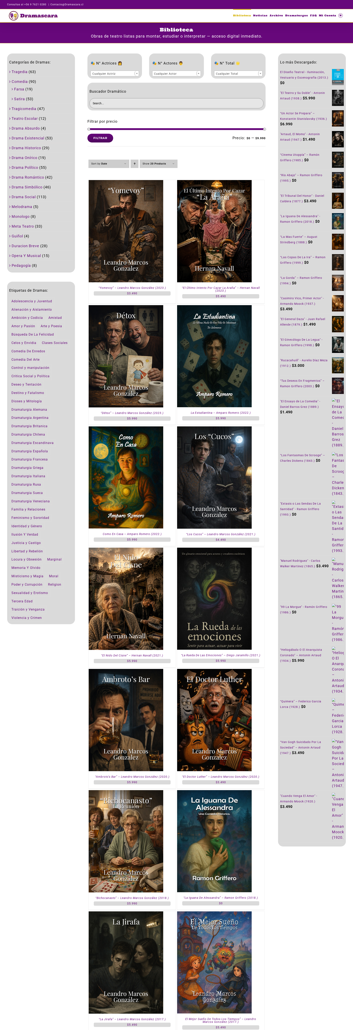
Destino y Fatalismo (27, 393)
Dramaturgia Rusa (26, 484)
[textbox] (115, 74)
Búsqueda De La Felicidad (32, 334)
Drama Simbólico (27, 187)
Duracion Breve (25, 246)
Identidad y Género (26, 526)
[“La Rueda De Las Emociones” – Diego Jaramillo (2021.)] (214, 550)
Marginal (54, 559)
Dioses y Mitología (26, 401)
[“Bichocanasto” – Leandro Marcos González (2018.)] (126, 793)
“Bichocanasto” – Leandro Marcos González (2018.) (132, 898)
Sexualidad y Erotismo (29, 593)
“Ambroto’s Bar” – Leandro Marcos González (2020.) (132, 776)
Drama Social (24, 197)
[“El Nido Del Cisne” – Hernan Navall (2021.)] (126, 550)
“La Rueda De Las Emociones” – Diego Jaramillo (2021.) (220, 655)
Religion (54, 584)
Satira (19, 99)
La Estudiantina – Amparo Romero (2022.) (221, 412)
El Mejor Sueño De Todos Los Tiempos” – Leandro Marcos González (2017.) (220, 1020)
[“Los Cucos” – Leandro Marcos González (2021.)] (214, 429)
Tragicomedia (24, 109)
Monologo (21, 216)
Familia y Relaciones (28, 509)
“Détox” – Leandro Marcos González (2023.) (132, 413)
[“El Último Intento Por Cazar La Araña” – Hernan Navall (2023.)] (214, 183)
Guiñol (17, 236)
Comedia (20, 81)
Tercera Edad (22, 601)
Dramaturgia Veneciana (30, 501)
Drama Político (25, 167)
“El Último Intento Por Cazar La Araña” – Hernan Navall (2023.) (221, 289)
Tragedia (20, 72)
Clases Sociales (55, 343)
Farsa (19, 89)
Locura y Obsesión (26, 559)
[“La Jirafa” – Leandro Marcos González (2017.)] (126, 914)
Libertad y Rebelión (27, 551)
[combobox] (114, 73)
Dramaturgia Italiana (28, 476)
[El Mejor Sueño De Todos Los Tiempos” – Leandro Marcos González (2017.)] (214, 914)
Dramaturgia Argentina (30, 418)
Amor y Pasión (23, 326)
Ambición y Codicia (27, 318)
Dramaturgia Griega (27, 468)
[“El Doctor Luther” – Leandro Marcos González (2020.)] (214, 672)
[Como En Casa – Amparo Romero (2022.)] (126, 429)
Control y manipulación (30, 368)
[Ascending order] (135, 164)
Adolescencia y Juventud (31, 301)
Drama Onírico (24, 158)
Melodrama (22, 207)
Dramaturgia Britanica (29, 426)
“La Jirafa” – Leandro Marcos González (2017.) (132, 1019)
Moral (53, 576)
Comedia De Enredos (28, 351)
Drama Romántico (28, 177)
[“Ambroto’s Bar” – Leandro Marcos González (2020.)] (126, 672)
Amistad (55, 318)
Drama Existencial (28, 138)
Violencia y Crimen (26, 618)
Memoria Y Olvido (25, 568)
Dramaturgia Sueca (27, 493)
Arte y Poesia (51, 326)
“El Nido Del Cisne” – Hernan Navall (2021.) (132, 655)
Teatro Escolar (25, 118)
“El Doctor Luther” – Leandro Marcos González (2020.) (220, 776)
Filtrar (100, 138)
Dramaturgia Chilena (28, 434)
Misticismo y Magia (27, 576)
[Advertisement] (312, 881)
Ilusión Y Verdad (24, 534)
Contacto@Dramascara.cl (67, 4)
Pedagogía (21, 265)
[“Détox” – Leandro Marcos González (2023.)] (126, 308)
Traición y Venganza (28, 609)
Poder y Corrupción (26, 584)
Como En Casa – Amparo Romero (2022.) (132, 534)
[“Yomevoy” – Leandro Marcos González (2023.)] (126, 183)
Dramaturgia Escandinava (32, 443)
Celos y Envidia (23, 343)
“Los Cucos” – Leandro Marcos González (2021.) (221, 534)
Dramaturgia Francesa (29, 459)
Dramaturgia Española (29, 451)
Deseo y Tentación (26, 384)
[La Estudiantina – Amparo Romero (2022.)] (214, 308)
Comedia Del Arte (25, 360)
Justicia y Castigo (26, 543)
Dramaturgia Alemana (29, 410)
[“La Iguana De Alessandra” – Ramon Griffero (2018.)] (214, 793)
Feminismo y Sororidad (30, 518)
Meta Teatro (23, 226)
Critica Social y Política (30, 376)
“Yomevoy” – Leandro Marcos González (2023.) (132, 287)
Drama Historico (26, 148)
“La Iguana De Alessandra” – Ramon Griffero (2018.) (220, 897)
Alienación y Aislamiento (31, 309)
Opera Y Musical (26, 256)
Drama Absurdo (26, 128)
